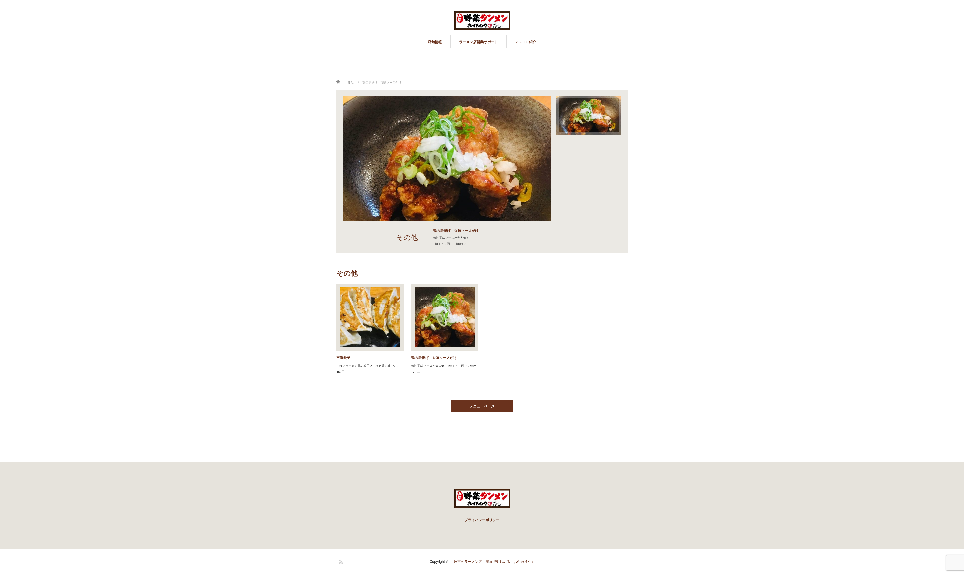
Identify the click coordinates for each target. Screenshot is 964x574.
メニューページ (482, 405)
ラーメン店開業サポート (478, 41)
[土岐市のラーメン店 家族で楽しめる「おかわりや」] (482, 20)
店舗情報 (435, 41)
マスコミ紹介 (525, 41)
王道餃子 (343, 357)
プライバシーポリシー (482, 519)
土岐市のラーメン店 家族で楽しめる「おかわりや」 (492, 561)
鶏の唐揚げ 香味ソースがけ (434, 357)
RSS (340, 561)
